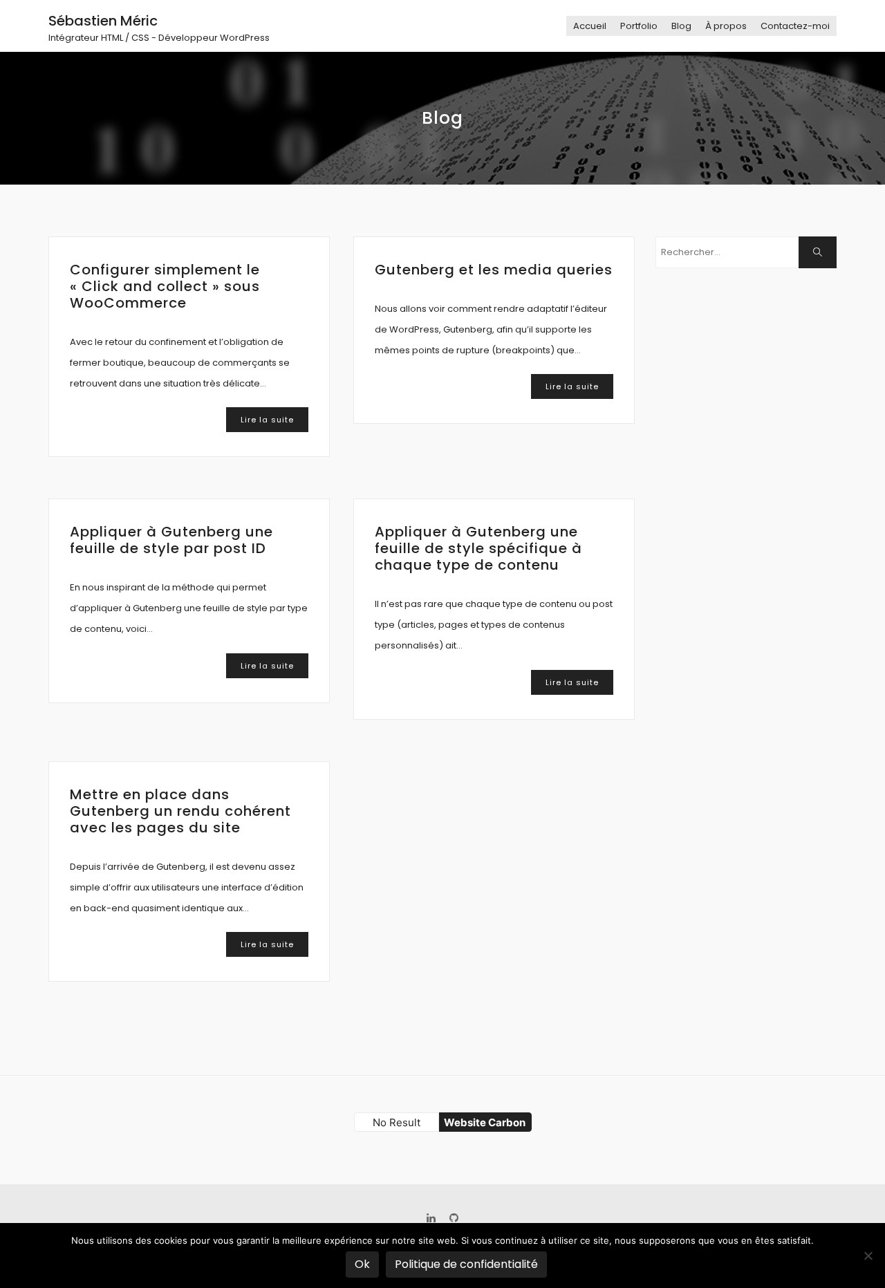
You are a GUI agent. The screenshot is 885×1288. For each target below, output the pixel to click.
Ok (362, 1264)
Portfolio (639, 25)
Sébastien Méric (103, 20)
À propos (726, 25)
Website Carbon (484, 1122)
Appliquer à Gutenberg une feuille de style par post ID (171, 540)
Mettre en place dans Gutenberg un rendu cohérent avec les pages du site (180, 811)
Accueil (589, 25)
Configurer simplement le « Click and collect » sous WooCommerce (165, 286)
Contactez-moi (795, 25)
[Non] (868, 1255)
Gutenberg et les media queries (494, 269)
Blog (681, 25)
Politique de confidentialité (466, 1264)
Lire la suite (267, 419)
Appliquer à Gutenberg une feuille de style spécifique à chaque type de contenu (478, 548)
